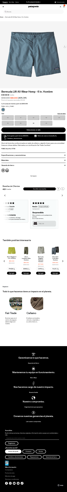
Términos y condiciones (12, 479)
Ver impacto (33, 176)
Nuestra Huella (33, 392)
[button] (65, 46)
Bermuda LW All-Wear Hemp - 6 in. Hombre (17, 17)
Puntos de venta (60, 2)
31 (20, 117)
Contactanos (9, 470)
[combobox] (33, 12)
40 (46, 123)
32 (33, 117)
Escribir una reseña (39, 189)
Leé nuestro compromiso (33, 421)
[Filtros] (58, 188)
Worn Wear (11, 2)
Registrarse (11, 443)
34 (59, 117)
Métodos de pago (10, 476)
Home (1, 17)
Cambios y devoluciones (15, 457)
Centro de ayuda (13, 451)
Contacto (28, 451)
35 (8, 123)
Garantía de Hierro (33, 363)
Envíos (41, 451)
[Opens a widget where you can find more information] (60, 485)
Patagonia (5, 2)
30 (8, 117)
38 (33, 123)
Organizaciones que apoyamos (33, 407)
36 (20, 123)
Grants (17, 2)
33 (46, 117)
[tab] (3, 170)
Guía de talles (61, 114)
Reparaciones (34, 457)
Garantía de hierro (51, 457)
